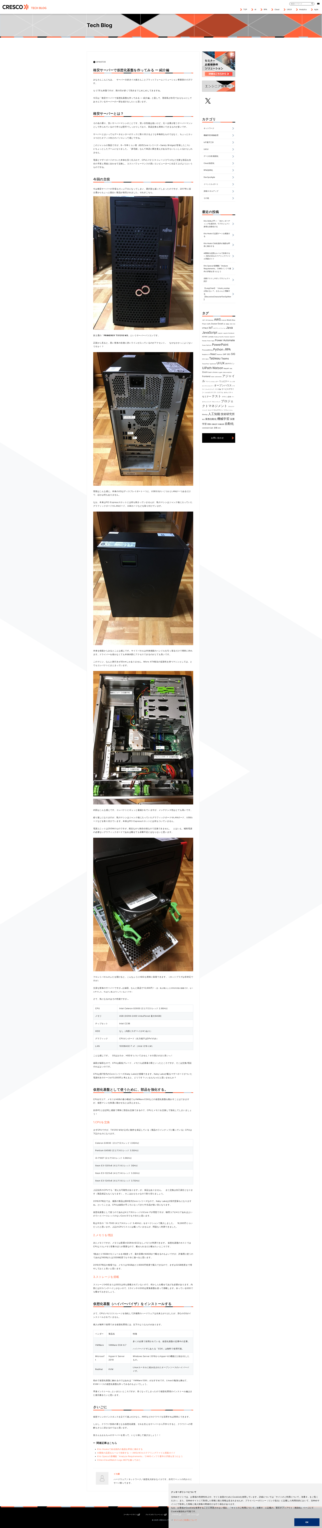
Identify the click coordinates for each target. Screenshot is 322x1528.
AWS (217, 319)
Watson (217, 368)
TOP (245, 9)
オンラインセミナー (207, 386)
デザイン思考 (226, 397)
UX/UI (289, 9)
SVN (203, 359)
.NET (203, 320)
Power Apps (210, 340)
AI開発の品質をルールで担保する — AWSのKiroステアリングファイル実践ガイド (136, 1452)
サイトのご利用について (185, 1520)
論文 (211, 428)
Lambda (211, 337)
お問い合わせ (217, 438)
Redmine (219, 354)
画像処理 (214, 424)
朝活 (203, 419)
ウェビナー (224, 381)
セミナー (206, 396)
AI (255, 9)
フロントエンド (216, 401)
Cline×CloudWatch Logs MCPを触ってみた (119, 1460)
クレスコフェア (209, 389)
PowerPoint (220, 344)
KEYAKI (204, 337)
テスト (216, 396)
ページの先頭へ (243, 1513)
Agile (316, 9)
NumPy (221, 337)
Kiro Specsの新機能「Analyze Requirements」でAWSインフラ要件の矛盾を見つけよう (140, 1456)
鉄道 (219, 428)
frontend (206, 376)
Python (218, 349)
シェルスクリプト (211, 392)
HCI (234, 324)
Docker (214, 324)
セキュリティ (228, 392)
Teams (225, 358)
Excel (220, 323)
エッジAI (232, 381)
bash (210, 372)
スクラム (220, 392)
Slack (207, 359)
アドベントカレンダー (212, 381)
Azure (229, 320)
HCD (231, 324)
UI (218, 363)
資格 (215, 428)
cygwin (220, 372)
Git (224, 324)
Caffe (209, 324)
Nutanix (226, 337)
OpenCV (232, 337)
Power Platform (206, 345)
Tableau (214, 358)
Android (223, 320)
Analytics (303, 9)
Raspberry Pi (206, 354)
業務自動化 (211, 419)
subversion (218, 376)
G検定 (227, 324)
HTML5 (205, 328)
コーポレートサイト (130, 1514)
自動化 (229, 423)
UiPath (207, 368)
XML (231, 368)
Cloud (277, 9)
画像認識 (221, 424)
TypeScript (213, 363)
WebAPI (226, 368)
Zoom (205, 372)
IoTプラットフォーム (219, 328)
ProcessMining (207, 350)
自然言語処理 (206, 428)
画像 (209, 424)
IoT (211, 327)
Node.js (216, 337)
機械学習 (223, 419)
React (213, 354)
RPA (228, 349)
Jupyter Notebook (228, 333)
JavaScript (209, 332)
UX (222, 363)
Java (229, 327)
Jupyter (220, 333)
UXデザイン (229, 363)
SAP (224, 354)
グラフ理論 (218, 389)
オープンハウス (223, 385)
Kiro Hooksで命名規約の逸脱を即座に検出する (120, 1449)
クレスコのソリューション (155, 1514)
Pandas (204, 340)
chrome (215, 372)
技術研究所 (228, 414)
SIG (233, 354)
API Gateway (209, 320)
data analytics (227, 372)
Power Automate (225, 340)
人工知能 (214, 414)
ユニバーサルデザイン (215, 410)
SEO (228, 354)
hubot (212, 376)
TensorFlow (205, 363)
